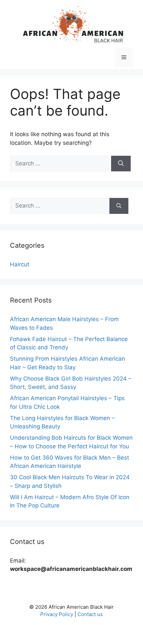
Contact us (90, 614)
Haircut (19, 264)
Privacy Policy (56, 614)
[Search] (121, 164)
